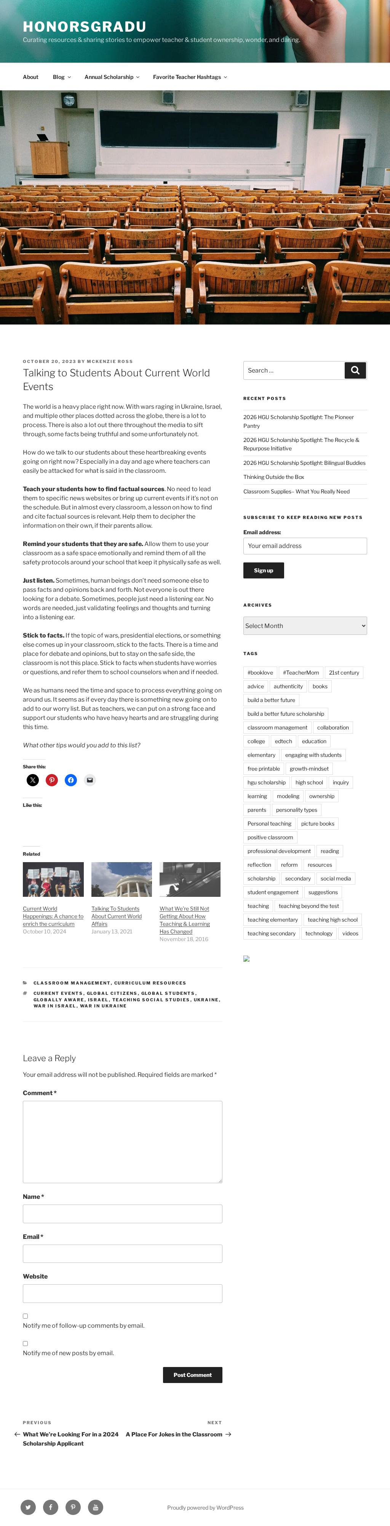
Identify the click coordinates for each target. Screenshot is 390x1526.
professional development (279, 851)
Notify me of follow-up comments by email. (83, 1325)
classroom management (277, 727)
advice (256, 686)
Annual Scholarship (109, 77)
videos (350, 933)
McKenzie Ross (110, 361)
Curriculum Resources (150, 983)
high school (309, 782)
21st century (344, 672)
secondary (298, 878)
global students (168, 993)
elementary (261, 755)
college (256, 741)
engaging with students (313, 755)
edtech (283, 741)
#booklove (260, 672)
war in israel (55, 1006)
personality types (296, 809)
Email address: (262, 532)
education (314, 741)
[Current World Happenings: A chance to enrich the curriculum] (53, 879)
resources (320, 864)
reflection (259, 864)
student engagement (273, 892)
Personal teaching (269, 823)
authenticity (288, 686)
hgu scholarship (267, 782)
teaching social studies (151, 999)
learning (257, 796)
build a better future (271, 700)
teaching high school (333, 919)
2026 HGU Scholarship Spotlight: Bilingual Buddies (304, 462)
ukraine (206, 999)
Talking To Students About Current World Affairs (116, 916)
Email (33, 1236)
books (320, 686)
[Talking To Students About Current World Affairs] (121, 879)
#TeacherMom (301, 672)
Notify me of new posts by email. (68, 1353)
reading (330, 851)
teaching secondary (272, 933)
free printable (264, 768)
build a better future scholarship (286, 713)
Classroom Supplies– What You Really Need (296, 491)
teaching (258, 906)
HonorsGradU (85, 26)
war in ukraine (103, 1006)
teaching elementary (273, 919)
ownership (321, 796)
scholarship (261, 878)
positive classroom (270, 837)
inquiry (341, 782)
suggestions (323, 892)
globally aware (59, 999)
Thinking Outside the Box (273, 477)
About (30, 77)
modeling (288, 796)
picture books (317, 823)
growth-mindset (309, 768)
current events (58, 993)
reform (289, 864)
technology (318, 933)
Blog (59, 77)
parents (257, 809)
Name (33, 1196)
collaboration (333, 727)
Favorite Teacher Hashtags (187, 77)
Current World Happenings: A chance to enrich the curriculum (53, 916)
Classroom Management (72, 983)
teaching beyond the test (309, 906)
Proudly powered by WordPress (205, 1507)
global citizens (112, 993)
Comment (40, 1093)
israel (98, 999)
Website (35, 1276)
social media (336, 878)
